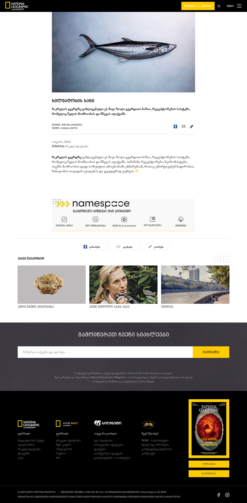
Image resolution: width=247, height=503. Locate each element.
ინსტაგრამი (64, 449)
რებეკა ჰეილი (69, 128)
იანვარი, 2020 (61, 142)
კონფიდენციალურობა (157, 449)
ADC (101, 492)
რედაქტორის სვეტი (31, 440)
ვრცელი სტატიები (68, 440)
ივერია (167, 306)
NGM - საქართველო (155, 440)
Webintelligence (148, 492)
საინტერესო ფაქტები (108, 453)
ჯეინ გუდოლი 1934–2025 (110, 306)
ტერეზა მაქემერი (72, 125)
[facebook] (219, 495)
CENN (87, 492)
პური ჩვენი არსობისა (36, 306)
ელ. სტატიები (103, 440)
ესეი (21, 458)
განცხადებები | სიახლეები (112, 458)
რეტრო (61, 453)
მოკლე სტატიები (76, 146)
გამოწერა (190, 6)
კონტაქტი (148, 453)
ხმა (58, 458)
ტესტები (100, 449)
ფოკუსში (24, 453)
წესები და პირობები (155, 445)
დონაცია (206, 6)
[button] (219, 6)
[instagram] (227, 495)
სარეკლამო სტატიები (109, 445)
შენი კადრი (63, 445)
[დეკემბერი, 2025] (209, 428)
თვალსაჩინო (26, 445)
